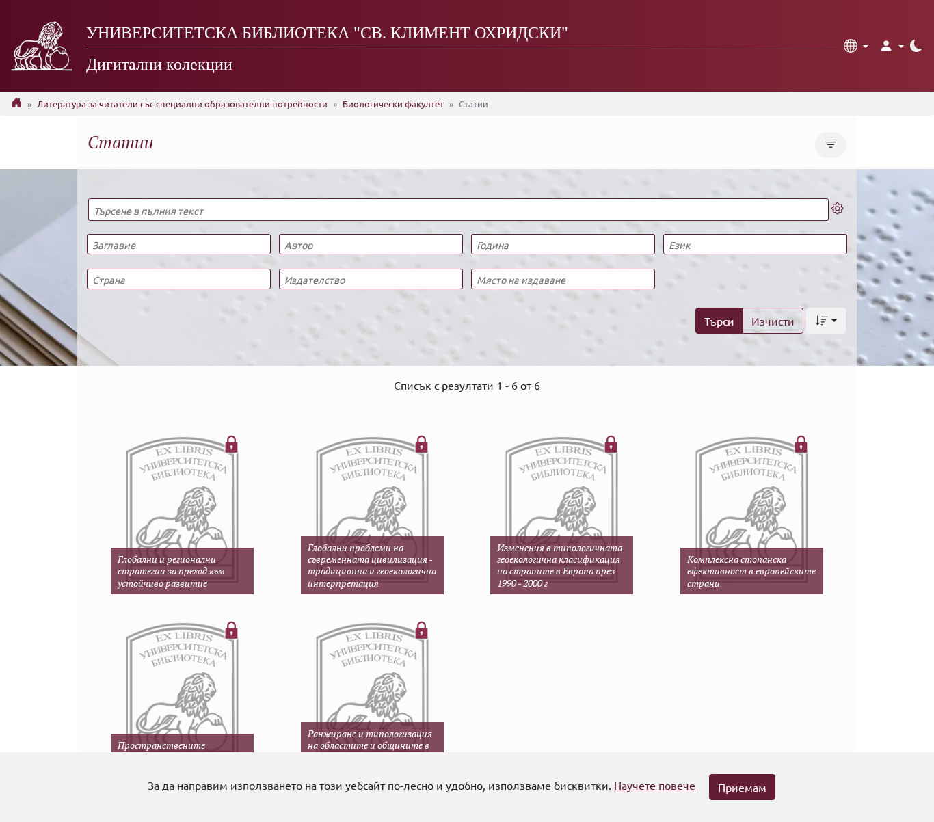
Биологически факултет (393, 103)
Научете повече (654, 785)
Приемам (742, 787)
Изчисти (773, 321)
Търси (719, 321)
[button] (856, 45)
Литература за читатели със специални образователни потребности (182, 103)
